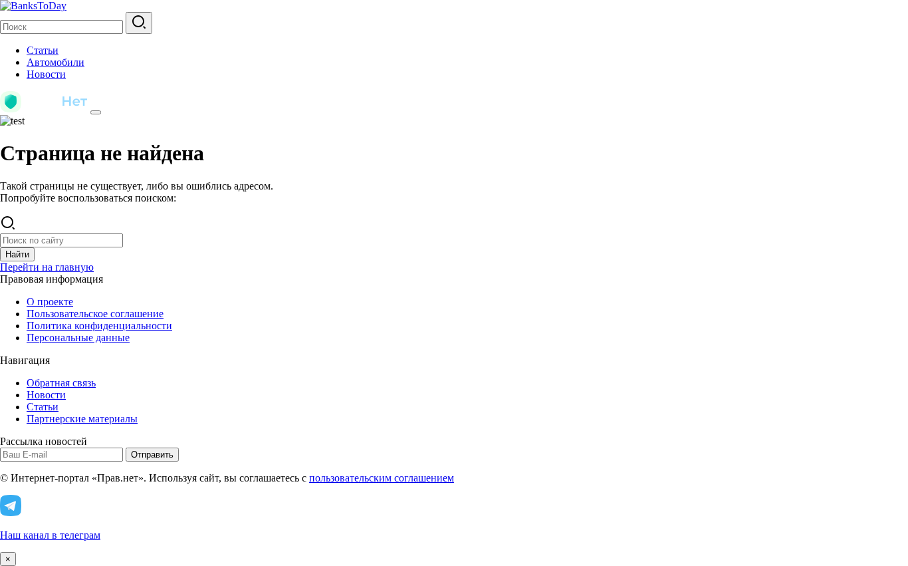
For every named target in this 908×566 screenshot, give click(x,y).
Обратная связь (61, 382)
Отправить (152, 455)
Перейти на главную (47, 267)
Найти (17, 254)
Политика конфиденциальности (99, 325)
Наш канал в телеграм (50, 535)
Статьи (42, 50)
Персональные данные (78, 337)
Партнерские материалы (82, 418)
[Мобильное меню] (95, 112)
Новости (46, 74)
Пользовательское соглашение (95, 313)
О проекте (50, 301)
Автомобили (55, 62)
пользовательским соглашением (381, 478)
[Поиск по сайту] (139, 23)
